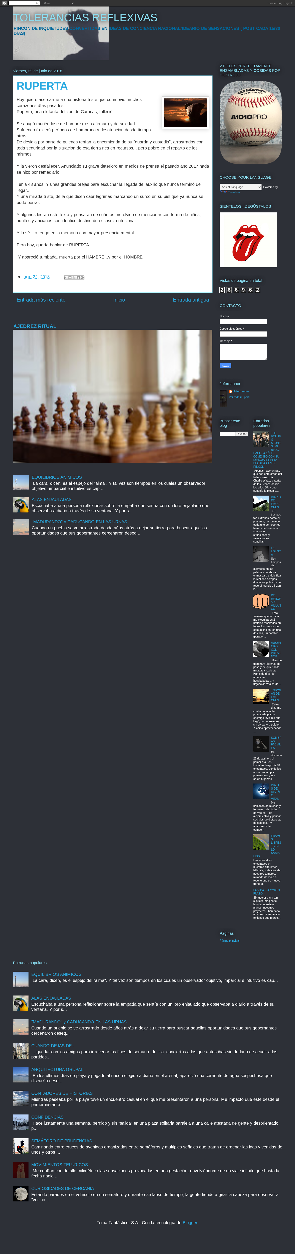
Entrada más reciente (41, 300)
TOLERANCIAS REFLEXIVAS (85, 17)
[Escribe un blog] (70, 277)
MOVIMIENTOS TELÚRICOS (59, 1164)
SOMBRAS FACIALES (276, 743)
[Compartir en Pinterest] (82, 277)
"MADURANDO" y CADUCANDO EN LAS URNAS (79, 521)
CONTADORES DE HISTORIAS (62, 1093)
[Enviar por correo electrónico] (66, 277)
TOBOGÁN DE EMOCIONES (276, 695)
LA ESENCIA (276, 551)
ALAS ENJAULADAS (51, 499)
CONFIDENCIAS (47, 1117)
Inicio (119, 300)
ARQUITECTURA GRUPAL (57, 1069)
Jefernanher (241, 391)
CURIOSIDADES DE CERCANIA (62, 1188)
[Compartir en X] (74, 277)
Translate (234, 192)
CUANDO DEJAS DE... (53, 1045)
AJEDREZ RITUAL (34, 326)
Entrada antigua (191, 300)
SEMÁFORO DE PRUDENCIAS (61, 1140)
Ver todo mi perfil (239, 397)
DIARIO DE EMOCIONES (276, 502)
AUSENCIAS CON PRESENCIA (276, 649)
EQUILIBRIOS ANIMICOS (57, 477)
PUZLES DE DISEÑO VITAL (275, 792)
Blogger (190, 1222)
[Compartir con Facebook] (78, 277)
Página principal (229, 940)
